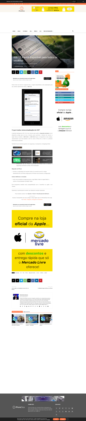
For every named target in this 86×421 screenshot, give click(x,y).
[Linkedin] (36, 72)
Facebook (40, 199)
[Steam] (38, 306)
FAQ (30, 31)
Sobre (57, 3)
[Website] (46, 306)
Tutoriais (25, 31)
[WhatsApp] (28, 4)
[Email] (29, 72)
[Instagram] (14, 4)
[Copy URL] (13, 72)
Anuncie (73, 3)
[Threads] (36, 4)
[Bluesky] (32, 4)
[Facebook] (13, 4)
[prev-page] (12, 327)
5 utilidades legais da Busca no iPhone (45, 288)
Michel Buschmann (19, 66)
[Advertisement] (43, 21)
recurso (38, 272)
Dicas (19, 31)
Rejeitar (62, 419)
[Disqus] (32, 347)
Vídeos (35, 31)
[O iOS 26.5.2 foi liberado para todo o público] (46, 318)
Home (14, 31)
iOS (40, 31)
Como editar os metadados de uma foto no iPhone (20, 289)
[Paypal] (16, 4)
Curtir (72, 92)
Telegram (29, 199)
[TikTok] (24, 4)
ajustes (48, 419)
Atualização (17, 272)
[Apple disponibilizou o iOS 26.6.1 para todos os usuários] (18, 318)
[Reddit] (36, 306)
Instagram (34, 199)
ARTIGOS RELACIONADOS (17, 311)
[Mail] (29, 306)
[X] (26, 4)
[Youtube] (30, 4)
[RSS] (20, 4)
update (46, 272)
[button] (72, 31)
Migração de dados (32, 272)
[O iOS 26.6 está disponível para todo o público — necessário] (32, 318)
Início (13, 33)
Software (41, 272)
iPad (23, 272)
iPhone (26, 272)
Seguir (72, 97)
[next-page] (14, 327)
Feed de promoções (48, 31)
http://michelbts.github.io (24, 296)
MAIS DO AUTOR (26, 311)
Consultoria (69, 3)
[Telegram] (22, 4)
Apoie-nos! (64, 3)
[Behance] (21, 306)
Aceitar (56, 419)
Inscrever (71, 102)
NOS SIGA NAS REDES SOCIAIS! (62, 89)
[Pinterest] (18, 4)
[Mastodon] (34, 4)
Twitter (24, 199)
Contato (60, 3)
